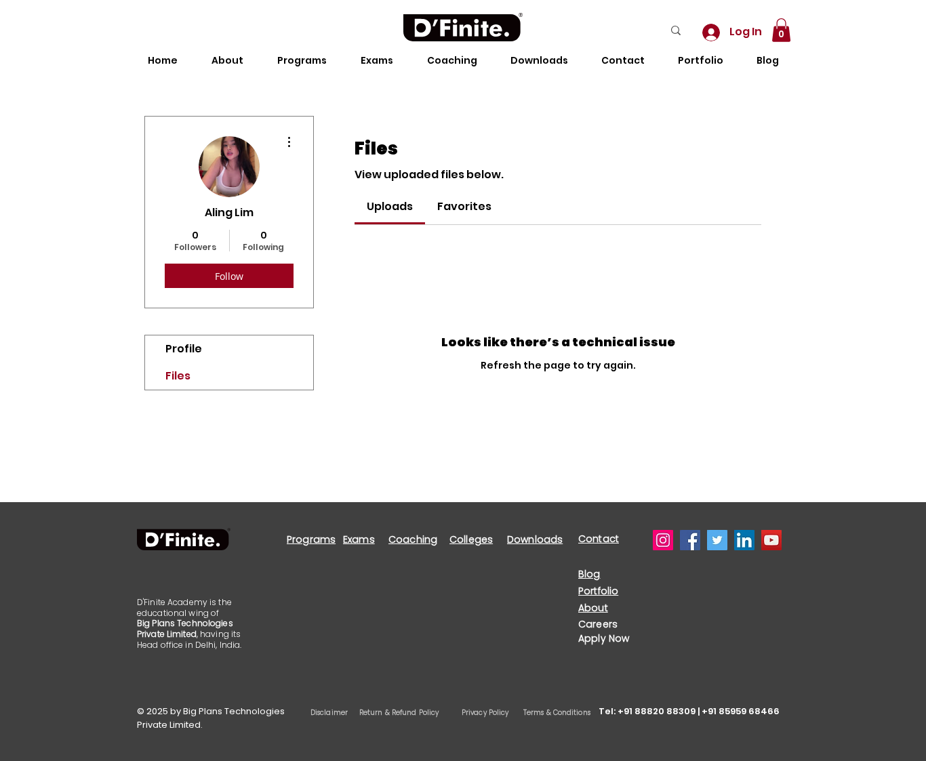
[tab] (390, 206)
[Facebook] (690, 540)
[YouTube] (771, 540)
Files (177, 376)
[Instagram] (663, 540)
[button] (781, 30)
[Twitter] (717, 540)
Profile (183, 348)
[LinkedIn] (744, 540)
